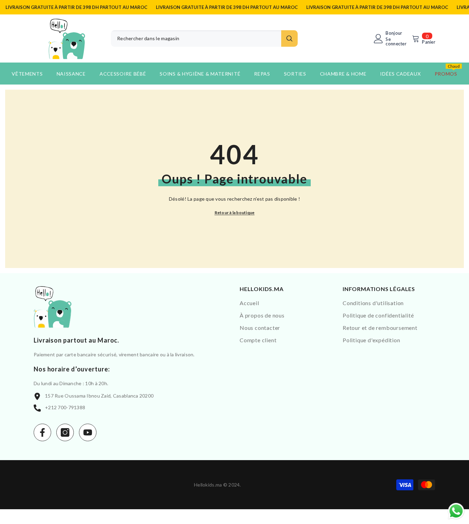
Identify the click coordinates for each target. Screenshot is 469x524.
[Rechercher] (204, 38)
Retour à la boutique (235, 212)
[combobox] (196, 38)
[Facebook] (42, 432)
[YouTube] (87, 432)
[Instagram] (65, 432)
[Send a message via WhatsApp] (456, 511)
